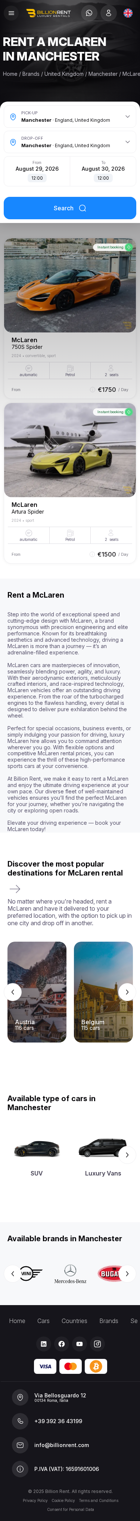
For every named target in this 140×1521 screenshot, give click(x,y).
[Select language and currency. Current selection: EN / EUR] (128, 13)
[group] (70, 992)
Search (64, 208)
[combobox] (128, 13)
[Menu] (11, 13)
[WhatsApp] (89, 13)
